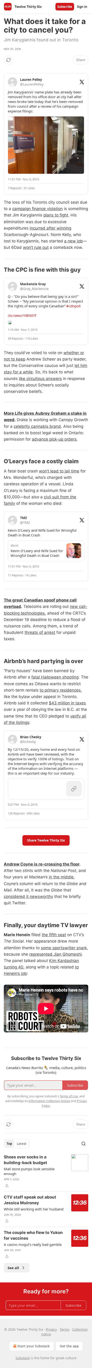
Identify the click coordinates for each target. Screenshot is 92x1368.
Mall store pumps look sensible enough (29, 1171)
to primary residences (60, 690)
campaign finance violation (37, 208)
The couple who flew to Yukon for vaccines (33, 1235)
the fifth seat (54, 934)
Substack (23, 1358)
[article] (46, 1171)
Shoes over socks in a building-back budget (25, 1160)
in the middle (61, 877)
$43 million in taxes (67, 703)
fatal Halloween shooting (55, 677)
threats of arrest (40, 632)
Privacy (51, 1329)
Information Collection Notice (49, 1101)
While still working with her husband (33, 1209)
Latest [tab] (21, 1144)
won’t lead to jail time (59, 471)
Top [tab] (9, 1144)
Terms (64, 1329)
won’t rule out (36, 247)
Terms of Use (69, 1096)
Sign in (82, 7)
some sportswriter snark (64, 947)
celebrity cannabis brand (37, 426)
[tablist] (16, 1143)
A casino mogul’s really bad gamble (33, 1244)
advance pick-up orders (54, 439)
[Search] (83, 1143)
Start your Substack (33, 1346)
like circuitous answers (40, 378)
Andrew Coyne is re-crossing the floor (41, 864)
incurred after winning (50, 228)
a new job (73, 241)
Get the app (69, 1346)
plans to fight (55, 215)
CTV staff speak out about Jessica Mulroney (30, 1200)
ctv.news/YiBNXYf (22, 315)
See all (13, 1267)
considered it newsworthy (28, 896)
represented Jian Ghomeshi (55, 954)
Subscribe (64, 7)
